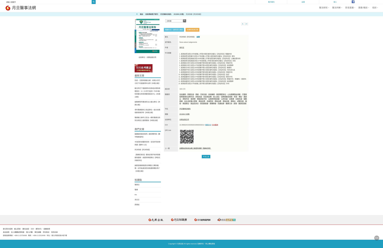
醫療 (136, 190)
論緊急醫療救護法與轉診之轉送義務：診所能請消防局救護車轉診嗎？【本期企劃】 (147, 168)
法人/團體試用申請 (17, 232)
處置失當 (240, 101)
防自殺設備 (207, 97)
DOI (32, 229)
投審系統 (47, 229)
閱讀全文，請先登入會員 (174, 30)
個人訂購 (29, 232)
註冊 (303, 2)
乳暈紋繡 (221, 103)
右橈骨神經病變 (214, 99)
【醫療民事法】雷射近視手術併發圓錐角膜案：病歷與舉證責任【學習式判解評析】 (147, 157)
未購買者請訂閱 (192, 30)
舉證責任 (186, 103)
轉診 (240, 97)
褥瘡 (197, 94)
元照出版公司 (184, 119)
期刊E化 (39, 229)
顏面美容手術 (202, 99)
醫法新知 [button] (323, 7)
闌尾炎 (233, 101)
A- (243, 24)
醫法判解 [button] (336, 7)
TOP (376, 238)
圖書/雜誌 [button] (363, 7)
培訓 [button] (374, 7)
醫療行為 (229, 103)
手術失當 (203, 94)
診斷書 (231, 99)
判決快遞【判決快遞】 (143, 149)
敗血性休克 (195, 103)
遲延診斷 (226, 101)
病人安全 (216, 97)
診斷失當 (239, 99)
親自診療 (202, 101)
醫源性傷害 (242, 103)
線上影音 (17, 229)
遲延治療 (218, 101)
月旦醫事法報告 (165, 14)
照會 (235, 97)
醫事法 (137, 185)
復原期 (193, 99)
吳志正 (181, 47)
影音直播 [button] (349, 7)
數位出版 (26, 229)
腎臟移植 (213, 103)
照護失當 (190, 94)
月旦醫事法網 (23, 7)
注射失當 (224, 99)
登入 (335, 2)
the (136, 195)
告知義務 (182, 94)
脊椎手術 (186, 99)
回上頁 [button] (206, 156)
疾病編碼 (211, 94)
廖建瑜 (137, 204)
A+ (247, 24)
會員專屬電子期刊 (151, 14)
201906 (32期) (179, 14)
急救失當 (198, 97)
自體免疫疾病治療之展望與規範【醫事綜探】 (195, 148)
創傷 (235, 103)
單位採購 (38, 232)
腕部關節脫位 (221, 94)
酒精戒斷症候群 (226, 97)
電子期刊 (271, 2)
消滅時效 (210, 101)
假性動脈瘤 (204, 103)
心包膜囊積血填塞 (234, 94)
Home (137, 14)
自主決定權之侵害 (190, 101)
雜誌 (141, 14)
